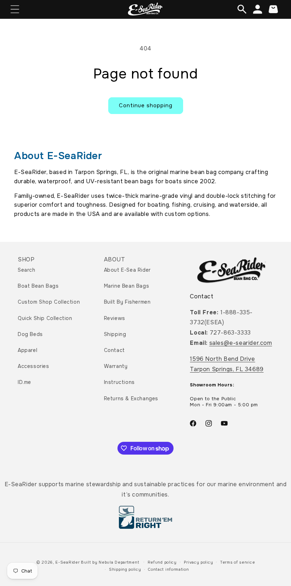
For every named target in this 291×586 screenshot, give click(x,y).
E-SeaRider (67, 562)
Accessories (33, 366)
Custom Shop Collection (49, 302)
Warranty (116, 366)
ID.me (24, 382)
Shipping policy (125, 569)
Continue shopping (145, 105)
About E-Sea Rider (127, 270)
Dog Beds (30, 334)
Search (26, 270)
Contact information (168, 569)
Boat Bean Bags (38, 286)
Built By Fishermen (127, 302)
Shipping (115, 334)
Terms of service (237, 562)
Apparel (27, 350)
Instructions (119, 382)
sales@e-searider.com (240, 343)
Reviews (114, 318)
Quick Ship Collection (45, 318)
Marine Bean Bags (126, 286)
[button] (15, 9)
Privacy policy (198, 562)
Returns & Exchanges (131, 398)
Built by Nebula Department (111, 562)
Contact (114, 350)
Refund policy (162, 562)
